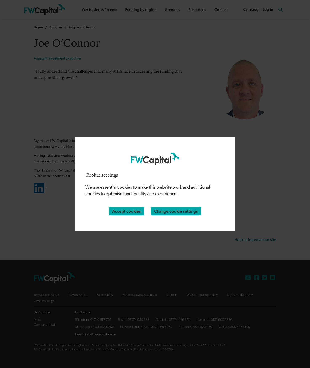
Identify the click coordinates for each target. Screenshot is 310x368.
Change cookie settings (176, 211)
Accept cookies (126, 211)
